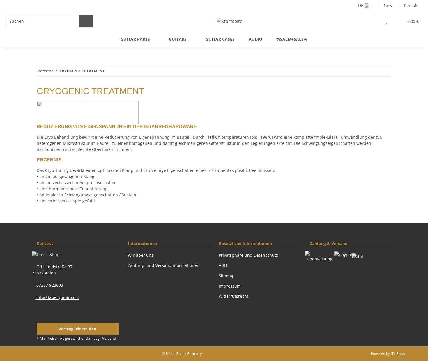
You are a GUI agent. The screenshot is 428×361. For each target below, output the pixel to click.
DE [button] (360, 5)
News (389, 5)
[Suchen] (86, 21)
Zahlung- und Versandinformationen (163, 265)
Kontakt (411, 5)
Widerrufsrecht (233, 296)
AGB (223, 265)
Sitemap (227, 276)
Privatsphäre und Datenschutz (248, 255)
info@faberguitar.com (57, 297)
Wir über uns (140, 255)
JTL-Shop (398, 353)
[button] (373, 21)
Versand (109, 338)
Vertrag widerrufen (77, 329)
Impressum (230, 286)
